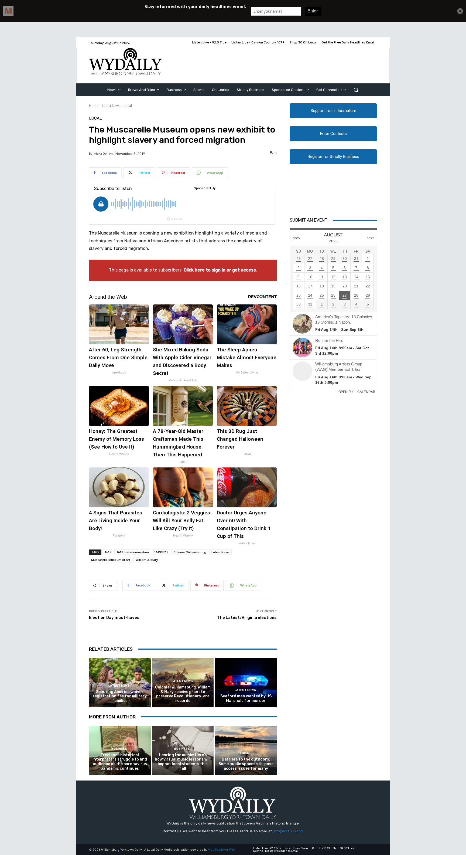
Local (128, 105)
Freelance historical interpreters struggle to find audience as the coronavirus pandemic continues (119, 762)
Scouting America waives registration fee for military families (120, 696)
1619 (108, 552)
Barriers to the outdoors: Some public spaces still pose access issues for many (245, 764)
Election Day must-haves (114, 617)
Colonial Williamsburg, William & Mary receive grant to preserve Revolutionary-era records (183, 694)
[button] (356, 89)
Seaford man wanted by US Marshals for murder (246, 698)
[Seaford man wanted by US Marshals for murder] (246, 682)
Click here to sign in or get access (220, 270)
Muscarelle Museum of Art (110, 560)
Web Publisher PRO (221, 849)
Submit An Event (308, 220)
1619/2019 (161, 552)
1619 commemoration (132, 552)
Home (93, 105)
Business (119, 748)
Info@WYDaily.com (288, 831)
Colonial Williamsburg (190, 552)
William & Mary (147, 560)
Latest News (111, 105)
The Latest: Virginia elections (247, 617)
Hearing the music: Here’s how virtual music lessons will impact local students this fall (183, 762)
